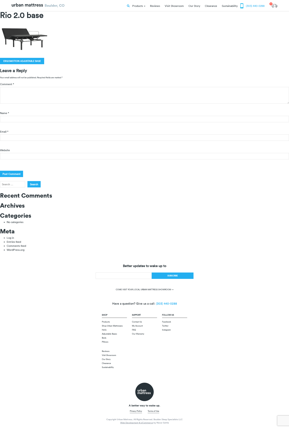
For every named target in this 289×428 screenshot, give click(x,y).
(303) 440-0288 (255, 6)
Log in (10, 237)
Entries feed (14, 241)
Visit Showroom (174, 6)
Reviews (155, 6)
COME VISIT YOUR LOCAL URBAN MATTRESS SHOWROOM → (144, 289)
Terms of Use (153, 411)
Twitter (165, 325)
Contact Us (137, 321)
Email (4, 131)
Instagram (166, 329)
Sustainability (230, 6)
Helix (104, 329)
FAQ (134, 329)
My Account (137, 325)
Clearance (211, 6)
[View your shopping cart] (274, 4)
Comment (7, 84)
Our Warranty (138, 333)
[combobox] (12, 184)
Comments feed (16, 245)
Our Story (194, 6)
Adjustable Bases (109, 333)
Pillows (105, 341)
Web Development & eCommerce (136, 422)
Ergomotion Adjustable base (22, 61)
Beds (104, 337)
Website (5, 150)
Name (4, 113)
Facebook (166, 321)
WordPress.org (15, 249)
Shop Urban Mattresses (112, 325)
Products (138, 6)
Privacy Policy (136, 411)
